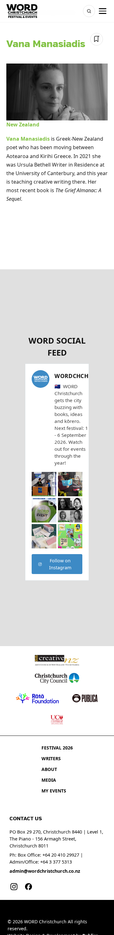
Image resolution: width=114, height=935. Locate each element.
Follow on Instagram (60, 564)
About (49, 769)
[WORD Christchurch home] (21, 11)
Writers (51, 758)
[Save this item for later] (96, 39)
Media (48, 780)
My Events (53, 791)
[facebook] (28, 886)
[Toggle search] (89, 11)
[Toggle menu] (103, 11)
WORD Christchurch (45, 922)
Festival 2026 (57, 748)
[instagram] (14, 886)
